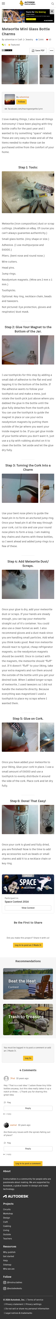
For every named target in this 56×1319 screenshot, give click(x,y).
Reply (28, 1108)
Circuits (7, 1209)
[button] (3, 3)
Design (6, 1217)
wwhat (13, 1125)
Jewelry (29, 39)
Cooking (7, 1226)
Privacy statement (14, 1304)
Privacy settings (34, 1304)
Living (6, 1230)
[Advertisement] (28, 16)
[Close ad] (52, 11)
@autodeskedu (14, 1288)
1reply (8, 1114)
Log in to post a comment (28, 1163)
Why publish (9, 1252)
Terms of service (35, 1299)
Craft (20, 39)
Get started (8, 1256)
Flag (9, 1102)
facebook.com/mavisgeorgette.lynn (25, 108)
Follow (21, 101)
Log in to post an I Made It (28, 945)
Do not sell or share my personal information (27, 1308)
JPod (12, 1078)
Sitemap (7, 1264)
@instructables (14, 1282)
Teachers (7, 1238)
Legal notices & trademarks (18, 1313)
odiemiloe (10, 39)
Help (5, 1260)
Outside (7, 1234)
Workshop (8, 1213)
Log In (28, 1058)
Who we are (8, 1268)
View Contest (28, 907)
